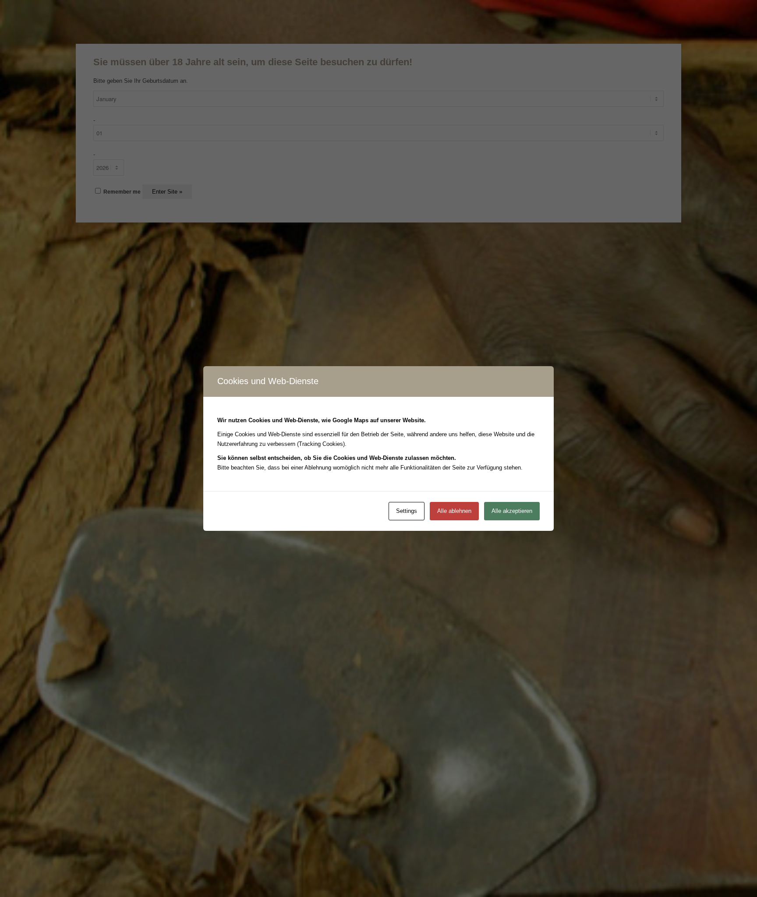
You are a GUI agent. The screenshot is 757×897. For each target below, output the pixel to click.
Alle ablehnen (454, 511)
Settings (406, 511)
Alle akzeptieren (512, 511)
